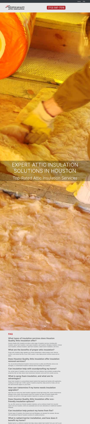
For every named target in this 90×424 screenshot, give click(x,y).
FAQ (84, 1)
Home (79, 1)
